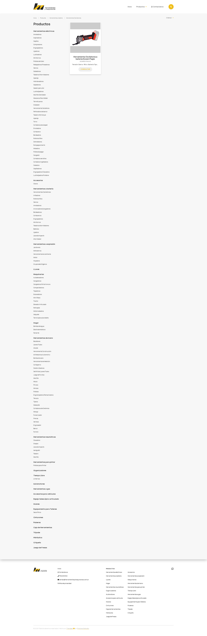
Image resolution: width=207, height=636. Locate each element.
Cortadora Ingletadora (40, 162)
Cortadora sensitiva (39, 159)
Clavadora (36, 440)
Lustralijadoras (38, 91)
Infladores (36, 195)
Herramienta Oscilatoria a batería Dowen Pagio (85, 58)
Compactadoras (38, 288)
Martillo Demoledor (39, 95)
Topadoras (36, 291)
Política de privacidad (64, 583)
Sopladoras (37, 85)
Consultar (85, 69)
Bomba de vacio (38, 358)
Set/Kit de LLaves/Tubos (41, 371)
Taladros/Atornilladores (41, 75)
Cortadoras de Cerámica (41, 408)
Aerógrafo (36, 450)
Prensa (35, 418)
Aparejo (35, 78)
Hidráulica (37, 537)
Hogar (36, 323)
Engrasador (37, 425)
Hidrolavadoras (38, 81)
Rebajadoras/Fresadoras (41, 65)
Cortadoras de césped (40, 125)
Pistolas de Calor (38, 61)
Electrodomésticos (39, 330)
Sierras (35, 68)
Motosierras (37, 251)
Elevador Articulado (39, 304)
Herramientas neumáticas (44, 437)
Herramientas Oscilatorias (73, 18)
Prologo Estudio (83, 628)
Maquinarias (38, 274)
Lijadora (36, 232)
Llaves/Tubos (37, 345)
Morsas (35, 388)
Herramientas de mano (43, 338)
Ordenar (169, 18)
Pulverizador (37, 415)
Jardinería (36, 247)
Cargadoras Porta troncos (41, 284)
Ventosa (36, 422)
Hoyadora (36, 261)
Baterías (36, 229)
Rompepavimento (39, 145)
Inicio (130, 7)
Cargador (36, 155)
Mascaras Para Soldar (40, 98)
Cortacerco (37, 132)
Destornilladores (38, 368)
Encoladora (37, 128)
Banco (35, 428)
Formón (35, 432)
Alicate (35, 348)
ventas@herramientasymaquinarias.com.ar (74, 580)
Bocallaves (36, 341)
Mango (35, 412)
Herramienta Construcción (42, 351)
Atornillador (37, 239)
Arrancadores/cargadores (41, 209)
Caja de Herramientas (42, 527)
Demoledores (37, 142)
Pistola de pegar (38, 152)
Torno (35, 122)
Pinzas (35, 385)
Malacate (36, 405)
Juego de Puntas (38, 375)
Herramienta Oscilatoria (41, 108)
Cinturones (38, 517)
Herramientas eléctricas (43, 31)
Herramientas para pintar (44, 462)
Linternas (36, 479)
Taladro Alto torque (39, 115)
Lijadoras (36, 51)
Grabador (36, 105)
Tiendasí (69, 628)
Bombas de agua (38, 326)
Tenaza (35, 398)
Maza (35, 382)
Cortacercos (37, 216)
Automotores (39, 484)
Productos (140, 7)
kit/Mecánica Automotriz (41, 355)
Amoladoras (37, 34)
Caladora (36, 165)
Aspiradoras (37, 38)
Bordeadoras (37, 212)
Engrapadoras (38, 48)
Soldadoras (37, 71)
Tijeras (35, 402)
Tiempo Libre (39, 475)
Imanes (36, 504)
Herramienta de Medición (41, 361)
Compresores (37, 44)
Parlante (36, 333)
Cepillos (35, 41)
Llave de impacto (38, 236)
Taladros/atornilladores (41, 226)
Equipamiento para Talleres (45, 509)
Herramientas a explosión (44, 244)
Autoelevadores (38, 278)
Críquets (37, 542)
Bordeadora (37, 135)
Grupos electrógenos (40, 264)
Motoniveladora (38, 311)
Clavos (35, 184)
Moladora (36, 148)
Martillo (36, 378)
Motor (35, 257)
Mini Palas (36, 298)
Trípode (36, 532)
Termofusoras (38, 101)
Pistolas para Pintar (39, 465)
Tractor (35, 301)
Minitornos (37, 58)
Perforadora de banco (40, 112)
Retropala (36, 308)
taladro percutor (38, 88)
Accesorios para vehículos (44, 494)
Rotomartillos (37, 138)
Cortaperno (37, 365)
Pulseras (37, 522)
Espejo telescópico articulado (46, 499)
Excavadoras (37, 294)
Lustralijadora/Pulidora (41, 175)
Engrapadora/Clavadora (41, 172)
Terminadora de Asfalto (41, 318)
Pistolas (36, 392)
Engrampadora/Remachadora (43, 395)
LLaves (36, 269)
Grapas (35, 444)
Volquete (36, 314)
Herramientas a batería (56, 18)
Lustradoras (37, 55)
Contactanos (158, 7)
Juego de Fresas (40, 547)
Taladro (35, 454)
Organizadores (39, 470)
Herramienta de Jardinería (42, 254)
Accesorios (38, 180)
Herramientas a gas (41, 489)
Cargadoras (37, 281)
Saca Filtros (37, 512)
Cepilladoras (37, 169)
